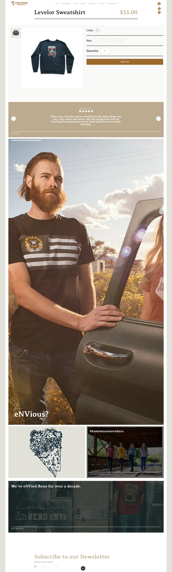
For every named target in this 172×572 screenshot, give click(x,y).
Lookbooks (112, 3)
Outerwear (66, 3)
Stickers (91, 3)
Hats (75, 3)
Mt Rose (101, 3)
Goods (83, 3)
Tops (57, 3)
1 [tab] (86, 144)
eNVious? (31, 414)
